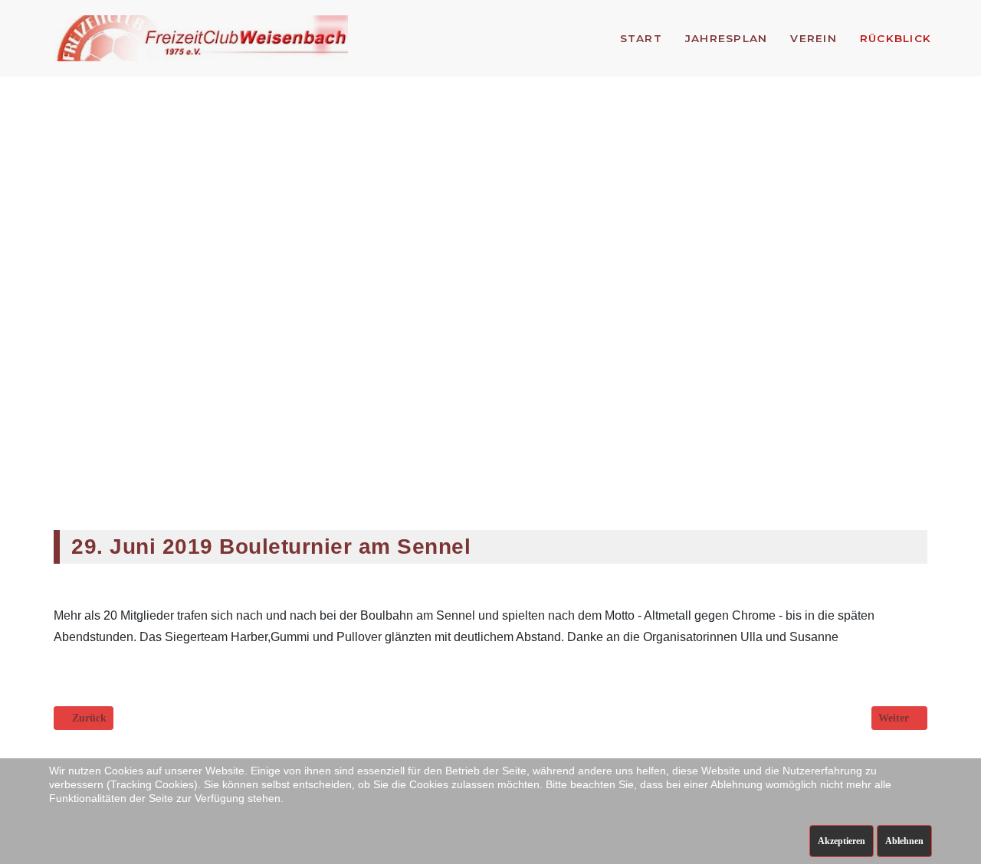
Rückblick (895, 38)
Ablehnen (904, 841)
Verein (813, 38)
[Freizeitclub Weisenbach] (201, 38)
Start (641, 38)
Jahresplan (726, 38)
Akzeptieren (841, 841)
